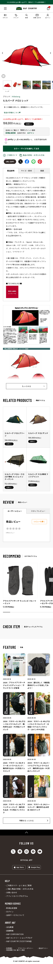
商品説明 (10, 170)
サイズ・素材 (26, 170)
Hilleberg (16, 96)
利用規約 (9, 948)
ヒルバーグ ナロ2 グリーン (15, 434)
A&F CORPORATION (14, 934)
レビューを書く (39, 521)
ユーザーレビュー (15, 511)
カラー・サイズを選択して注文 (26, 148)
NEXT (50, 53)
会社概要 (9, 927)
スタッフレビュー (38, 511)
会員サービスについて (15, 915)
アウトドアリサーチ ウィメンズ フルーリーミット (19, 602)
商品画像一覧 (3, 76)
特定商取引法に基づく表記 (15, 950)
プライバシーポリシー (25, 948)
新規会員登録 (11, 133)
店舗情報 (9, 931)
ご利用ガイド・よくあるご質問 (18, 885)
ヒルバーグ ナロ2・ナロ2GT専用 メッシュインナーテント (14, 476)
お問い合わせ (11, 892)
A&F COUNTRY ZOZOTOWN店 (19, 941)
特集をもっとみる (26, 820)
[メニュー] (5, 8)
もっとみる (26, 386)
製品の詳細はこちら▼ (12, 112)
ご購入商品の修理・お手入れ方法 (19, 889)
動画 (42, 170)
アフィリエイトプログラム (17, 896)
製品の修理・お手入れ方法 (33, 155)
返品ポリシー (43, 948)
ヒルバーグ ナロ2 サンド (38, 433)
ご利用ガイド (12, 155)
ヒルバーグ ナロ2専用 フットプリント (38, 475)
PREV (3, 53)
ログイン (30, 133)
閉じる (2, 8)
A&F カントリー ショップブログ (19, 938)
